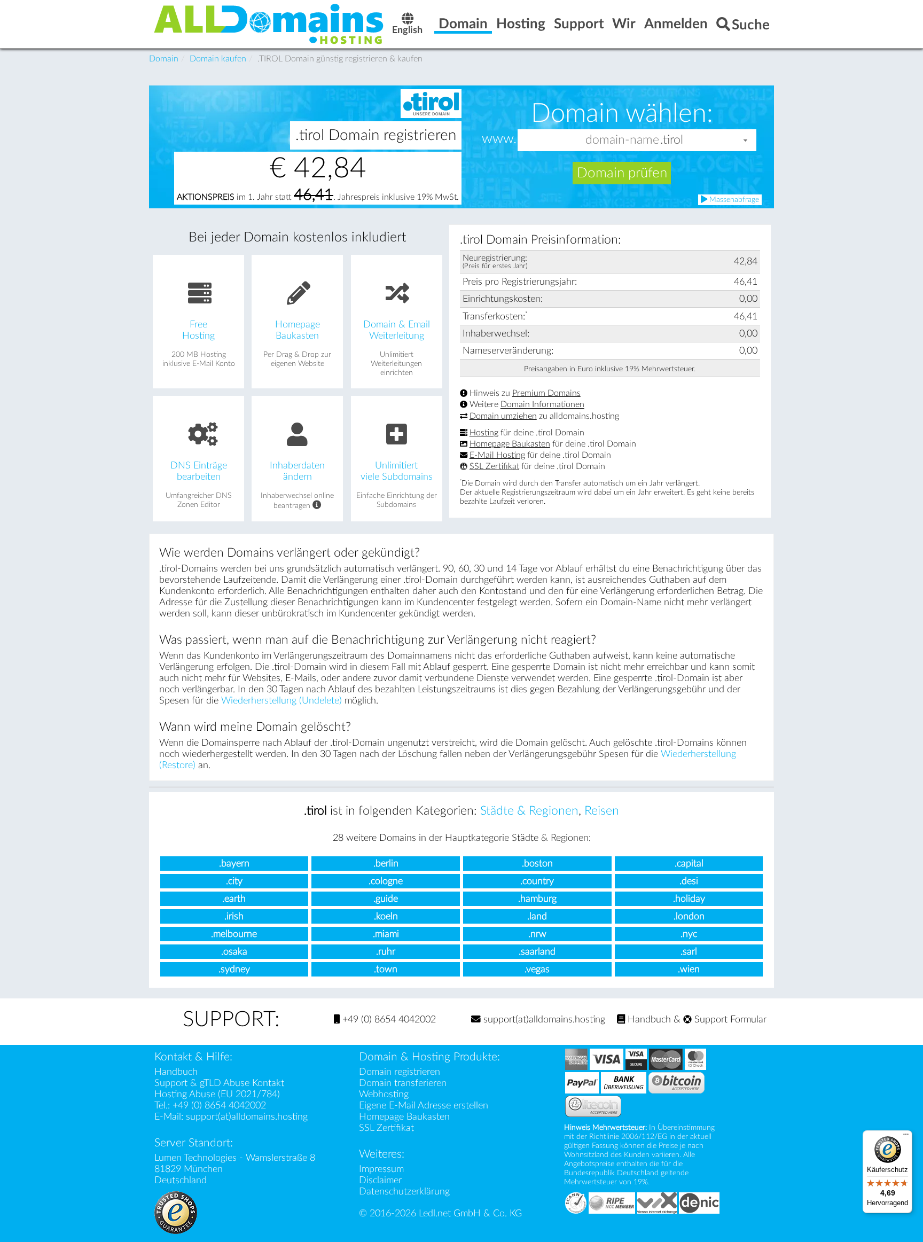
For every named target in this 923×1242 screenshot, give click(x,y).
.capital (689, 863)
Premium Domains (546, 393)
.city (234, 881)
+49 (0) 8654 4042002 (388, 1019)
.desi (688, 881)
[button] (745, 140)
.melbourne (234, 934)
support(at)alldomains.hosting (543, 1019)
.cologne (386, 881)
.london (689, 916)
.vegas (537, 969)
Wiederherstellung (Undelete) (281, 700)
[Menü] (905, 1136)
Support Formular (729, 1019)
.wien (689, 969)
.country (537, 881)
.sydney (234, 969)
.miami (386, 934)
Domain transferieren (403, 1083)
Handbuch (648, 1019)
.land (537, 916)
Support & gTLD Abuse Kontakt (219, 1083)
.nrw (537, 934)
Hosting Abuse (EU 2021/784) (217, 1094)
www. (499, 139)
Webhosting (384, 1094)
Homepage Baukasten (510, 444)
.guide (385, 898)
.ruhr (385, 951)
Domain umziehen (503, 416)
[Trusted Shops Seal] (175, 1211)
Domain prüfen (622, 173)
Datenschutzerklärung (404, 1191)
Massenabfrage (733, 200)
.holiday (689, 898)
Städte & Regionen (529, 811)
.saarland (537, 951)
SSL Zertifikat (494, 466)
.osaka (234, 951)
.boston (537, 863)
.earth (234, 898)
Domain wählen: (622, 113)
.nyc (688, 934)
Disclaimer (380, 1180)
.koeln (386, 916)
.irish (234, 916)
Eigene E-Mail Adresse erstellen (423, 1105)
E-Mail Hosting (497, 455)
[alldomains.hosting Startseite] (269, 23)
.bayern (234, 863)
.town (385, 969)
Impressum (381, 1169)
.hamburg (537, 898)
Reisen (601, 811)
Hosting (484, 432)
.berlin (385, 863)
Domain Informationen (542, 405)
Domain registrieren (399, 1071)
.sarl (688, 951)
